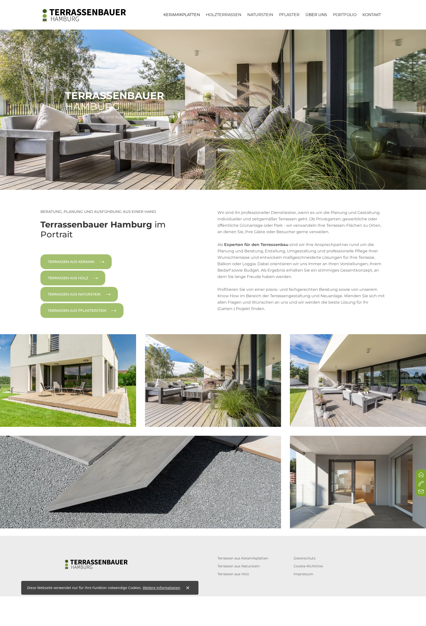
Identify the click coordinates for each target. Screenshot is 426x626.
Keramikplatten (181, 14)
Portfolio (344, 14)
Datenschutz (305, 558)
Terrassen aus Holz (233, 574)
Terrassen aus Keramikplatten (242, 558)
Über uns (316, 14)
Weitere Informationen (161, 587)
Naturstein (260, 14)
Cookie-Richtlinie (308, 566)
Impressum (303, 574)
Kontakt (371, 14)
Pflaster (289, 14)
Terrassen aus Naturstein (238, 566)
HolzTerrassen (223, 14)
